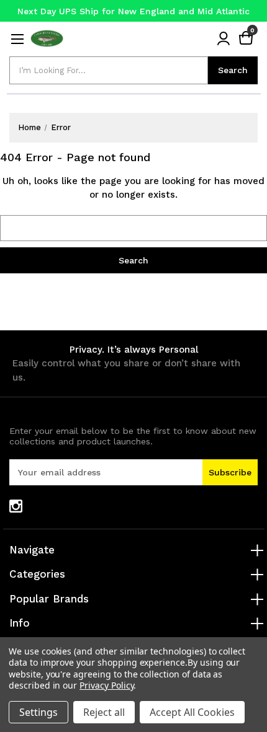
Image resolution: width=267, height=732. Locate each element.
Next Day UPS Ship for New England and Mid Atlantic (133, 11)
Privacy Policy (106, 685)
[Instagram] (15, 506)
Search (233, 70)
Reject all (104, 712)
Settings (38, 712)
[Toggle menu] (17, 39)
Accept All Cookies (192, 712)
